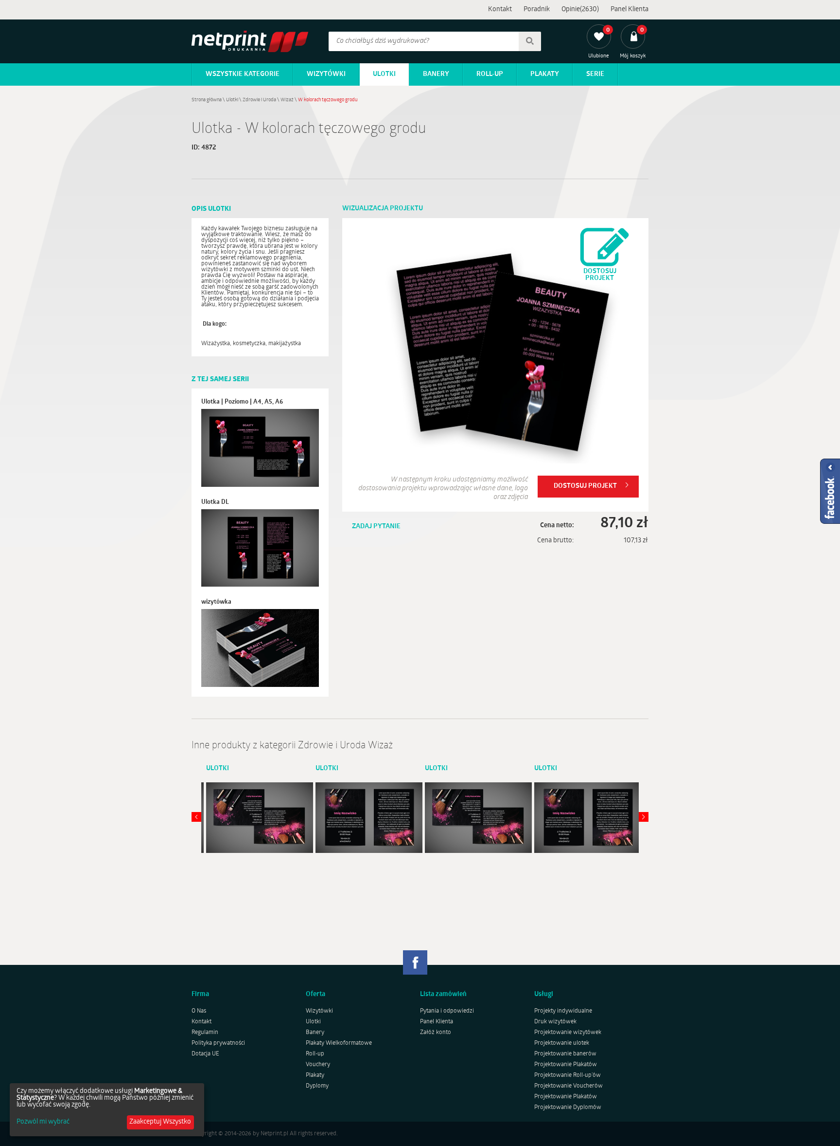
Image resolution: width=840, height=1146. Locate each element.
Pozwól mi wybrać (43, 1122)
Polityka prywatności (218, 1043)
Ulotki (384, 74)
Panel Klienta (629, 9)
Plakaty (544, 74)
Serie (595, 74)
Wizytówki (326, 74)
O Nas (199, 1011)
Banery (436, 74)
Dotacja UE (205, 1054)
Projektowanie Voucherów (568, 1086)
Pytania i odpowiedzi (447, 1011)
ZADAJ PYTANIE (376, 526)
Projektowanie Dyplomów (567, 1107)
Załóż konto (435, 1032)
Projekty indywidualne (563, 1011)
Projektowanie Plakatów (565, 1065)
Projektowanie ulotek (561, 1043)
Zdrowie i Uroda (259, 100)
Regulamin (205, 1032)
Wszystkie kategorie (243, 74)
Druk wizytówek (555, 1022)
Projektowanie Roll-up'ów (567, 1075)
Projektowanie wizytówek (567, 1032)
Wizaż (287, 100)
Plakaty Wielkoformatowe (339, 1043)
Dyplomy (317, 1086)
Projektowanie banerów (565, 1054)
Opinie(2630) (580, 9)
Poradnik (537, 9)
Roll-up (489, 74)
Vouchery (318, 1065)
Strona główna (207, 100)
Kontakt (500, 9)
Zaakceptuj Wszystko (160, 1122)
